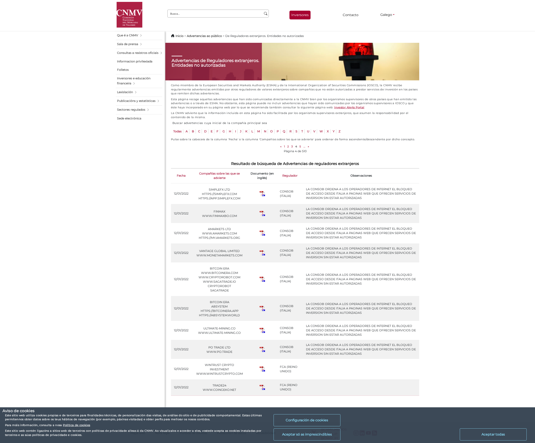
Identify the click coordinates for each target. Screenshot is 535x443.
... (304, 146)
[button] (139, 35)
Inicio (179, 36)
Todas (177, 131)
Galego (386, 15)
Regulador (290, 175)
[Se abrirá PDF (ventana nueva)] (262, 193)
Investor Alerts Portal (349, 107)
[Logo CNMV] (129, 15)
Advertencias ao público (204, 36)
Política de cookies (76, 425)
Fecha (181, 175)
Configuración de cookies (307, 420)
